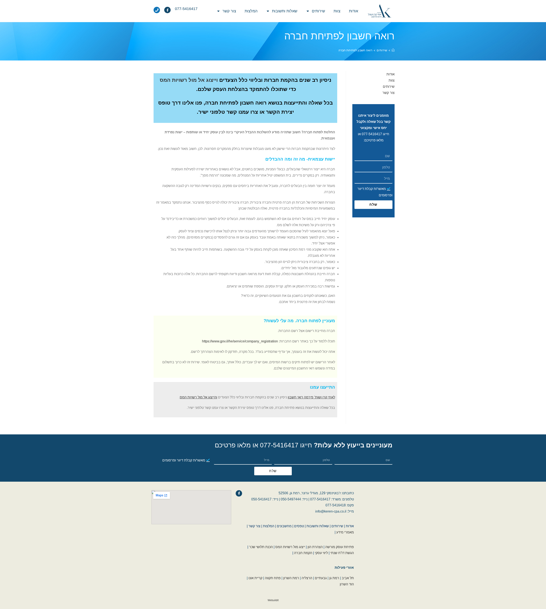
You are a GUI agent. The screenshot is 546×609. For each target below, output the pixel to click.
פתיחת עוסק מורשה (339, 547)
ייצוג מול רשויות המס (290, 547)
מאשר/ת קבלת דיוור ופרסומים (183, 460)
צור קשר (229, 11)
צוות (337, 11)
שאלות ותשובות (284, 11)
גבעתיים (321, 578)
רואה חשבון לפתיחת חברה (355, 50)
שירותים (318, 11)
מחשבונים (284, 526)
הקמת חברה (303, 553)
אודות (353, 11)
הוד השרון (347, 584)
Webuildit (273, 600)
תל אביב (348, 578)
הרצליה (307, 578)
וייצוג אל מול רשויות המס (189, 80)
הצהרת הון (315, 547)
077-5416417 (372, 134)
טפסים (299, 526)
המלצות (251, 11)
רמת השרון (291, 578)
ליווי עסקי (321, 553)
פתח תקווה (273, 578)
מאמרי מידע (345, 532)
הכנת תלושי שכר (261, 547)
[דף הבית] (393, 50)
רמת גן (334, 578)
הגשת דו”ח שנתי (342, 553)
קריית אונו (255, 578)
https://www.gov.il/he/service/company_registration (240, 341)
